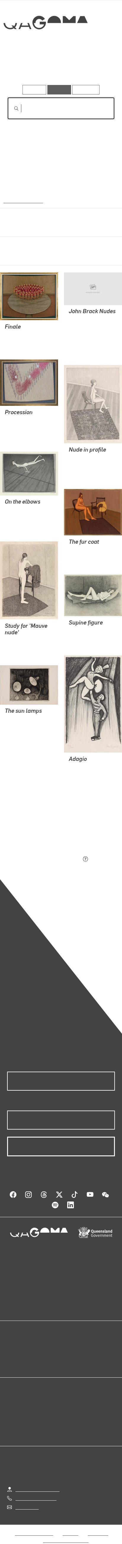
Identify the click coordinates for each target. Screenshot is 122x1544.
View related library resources (38, 826)
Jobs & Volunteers (34, 1526)
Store (12, 1362)
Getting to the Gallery (37, 1482)
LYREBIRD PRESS (87, 334)
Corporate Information (65, 1533)
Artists (59, 68)
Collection (45, 44)
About (69, 1354)
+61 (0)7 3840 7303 (35, 1491)
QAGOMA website (25, 1354)
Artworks (23, 68)
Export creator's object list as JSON (44, 859)
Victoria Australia (23, 200)
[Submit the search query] (12, 108)
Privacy (70, 1526)
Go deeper (96, 68)
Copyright (98, 1526)
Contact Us (26, 1500)
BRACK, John (19, 335)
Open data (17, 1347)
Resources (86, 89)
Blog (68, 1347)
